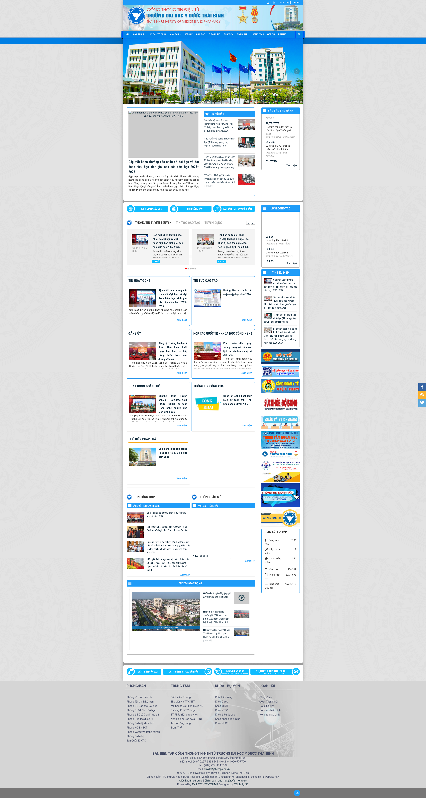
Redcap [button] (189, 34)
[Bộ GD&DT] (280, 371)
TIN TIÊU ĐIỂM (280, 272)
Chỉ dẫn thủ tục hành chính (271, 672)
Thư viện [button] (228, 34)
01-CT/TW (271, 127)
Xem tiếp (291, 165)
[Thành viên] (268, 2)
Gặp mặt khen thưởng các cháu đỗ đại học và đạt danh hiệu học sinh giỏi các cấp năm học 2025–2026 (163, 167)
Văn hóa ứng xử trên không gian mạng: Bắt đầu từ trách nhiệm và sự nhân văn (233, 239)
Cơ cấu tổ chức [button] (158, 34)
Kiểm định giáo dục (151, 208)
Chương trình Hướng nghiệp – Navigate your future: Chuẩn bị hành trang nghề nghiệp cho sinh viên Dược (172, 404)
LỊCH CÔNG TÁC (195, 208)
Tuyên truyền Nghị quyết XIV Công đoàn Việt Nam (217, 595)
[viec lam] (280, 518)
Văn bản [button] (174, 34)
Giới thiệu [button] (138, 34)
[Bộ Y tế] (280, 356)
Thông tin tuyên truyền (153, 223)
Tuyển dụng (213, 223)
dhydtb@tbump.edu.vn (217, 769)
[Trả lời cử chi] (280, 439)
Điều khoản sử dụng (191, 780)
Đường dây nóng (235, 672)
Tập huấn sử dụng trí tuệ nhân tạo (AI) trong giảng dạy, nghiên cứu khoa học (219, 142)
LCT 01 (270, 231)
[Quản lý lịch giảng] (280, 422)
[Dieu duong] (280, 495)
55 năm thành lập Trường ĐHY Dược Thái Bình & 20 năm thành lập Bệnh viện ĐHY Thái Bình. (216, 617)
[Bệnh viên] (280, 465)
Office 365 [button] (258, 34)
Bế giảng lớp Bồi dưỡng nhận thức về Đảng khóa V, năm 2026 (166, 514)
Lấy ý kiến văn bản (148, 671)
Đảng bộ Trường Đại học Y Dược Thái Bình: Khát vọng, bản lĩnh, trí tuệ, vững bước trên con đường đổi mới (172, 351)
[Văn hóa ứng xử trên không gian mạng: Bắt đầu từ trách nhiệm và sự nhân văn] (205, 240)
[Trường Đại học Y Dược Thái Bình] (136, 15)
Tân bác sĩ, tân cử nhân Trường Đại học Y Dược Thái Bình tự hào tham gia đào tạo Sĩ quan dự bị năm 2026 (219, 125)
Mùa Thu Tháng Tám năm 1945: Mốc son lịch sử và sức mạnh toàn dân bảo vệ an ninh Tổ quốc (219, 180)
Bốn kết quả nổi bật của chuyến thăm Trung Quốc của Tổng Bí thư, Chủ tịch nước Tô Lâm (167, 529)
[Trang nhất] (128, 34)
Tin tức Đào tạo (188, 223)
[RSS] (274, 2)
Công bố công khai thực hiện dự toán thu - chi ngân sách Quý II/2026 (237, 400)
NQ (267, 156)
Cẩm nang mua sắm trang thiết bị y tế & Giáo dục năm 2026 (172, 452)
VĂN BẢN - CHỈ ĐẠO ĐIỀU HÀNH (238, 208)
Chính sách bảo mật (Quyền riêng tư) (226, 780)
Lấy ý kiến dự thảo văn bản (184, 671)
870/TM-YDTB (201, 551)
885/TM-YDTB (201, 534)
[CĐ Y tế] (280, 386)
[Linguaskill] (280, 476)
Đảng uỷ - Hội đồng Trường (146, 506)
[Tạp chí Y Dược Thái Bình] (280, 454)
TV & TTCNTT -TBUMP (205, 784)
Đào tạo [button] (200, 34)
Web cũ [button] (271, 34)
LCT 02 (270, 218)
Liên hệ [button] (282, 34)
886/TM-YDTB (201, 517)
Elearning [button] (214, 34)
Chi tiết (156, 261)
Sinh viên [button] (242, 34)
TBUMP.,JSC (241, 784)
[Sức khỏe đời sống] (280, 404)
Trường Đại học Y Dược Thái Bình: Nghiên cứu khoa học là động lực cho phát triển (216, 635)
